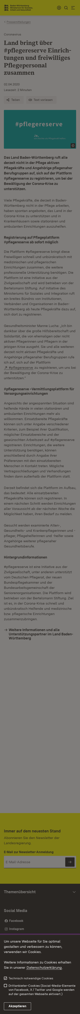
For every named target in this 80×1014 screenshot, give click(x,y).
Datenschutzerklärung (44, 967)
